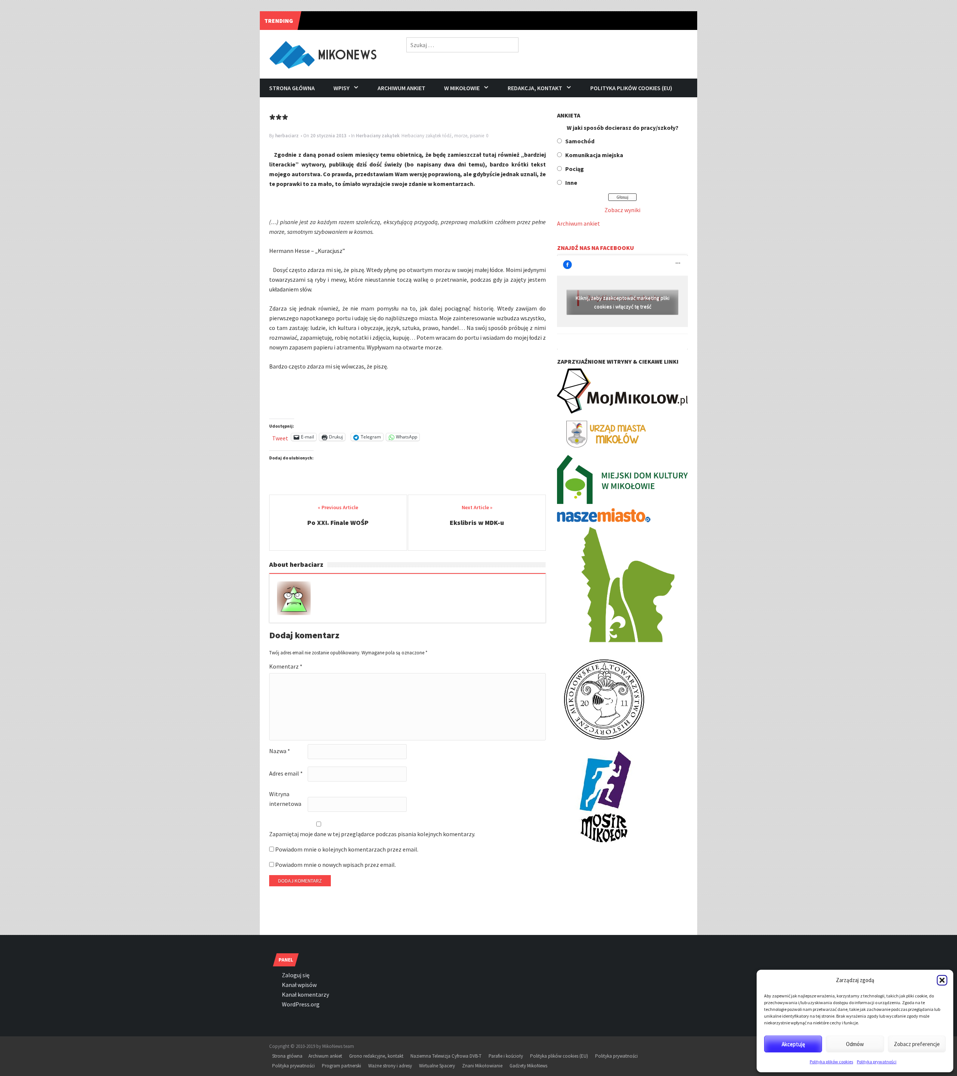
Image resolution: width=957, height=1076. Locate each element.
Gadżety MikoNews (528, 1066)
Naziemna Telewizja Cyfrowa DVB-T (445, 1056)
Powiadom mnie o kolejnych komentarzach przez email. (346, 849)
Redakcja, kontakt (535, 88)
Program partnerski (341, 1066)
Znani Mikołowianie (482, 1066)
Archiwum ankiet (401, 88)
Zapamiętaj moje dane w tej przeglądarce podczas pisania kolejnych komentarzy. (372, 834)
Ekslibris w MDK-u (477, 522)
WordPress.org (301, 1004)
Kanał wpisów (299, 984)
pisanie (477, 135)
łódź (447, 135)
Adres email (286, 773)
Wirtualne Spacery (437, 1066)
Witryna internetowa (285, 798)
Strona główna (292, 88)
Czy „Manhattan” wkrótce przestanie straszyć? (377, 20)
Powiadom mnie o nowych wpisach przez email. (335, 864)
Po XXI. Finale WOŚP (338, 522)
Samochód (579, 141)
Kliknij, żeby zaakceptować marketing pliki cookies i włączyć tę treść (623, 302)
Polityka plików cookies (831, 1061)
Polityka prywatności (876, 1061)
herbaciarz (287, 135)
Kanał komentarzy (305, 994)
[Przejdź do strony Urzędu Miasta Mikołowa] (603, 433)
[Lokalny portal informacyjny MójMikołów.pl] (622, 390)
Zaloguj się (296, 975)
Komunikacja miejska (594, 155)
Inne (571, 182)
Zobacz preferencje (917, 1044)
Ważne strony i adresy (390, 1066)
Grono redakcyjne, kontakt (376, 1056)
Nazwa (279, 751)
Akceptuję (793, 1044)
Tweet (280, 437)
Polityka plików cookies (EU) (631, 88)
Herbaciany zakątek (378, 135)
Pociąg (574, 168)
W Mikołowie (462, 88)
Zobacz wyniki (622, 210)
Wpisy (341, 88)
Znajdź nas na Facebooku (595, 247)
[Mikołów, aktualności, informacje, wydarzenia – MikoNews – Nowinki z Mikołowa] (324, 53)
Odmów (855, 1044)
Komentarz (285, 666)
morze (460, 135)
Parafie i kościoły (506, 1056)
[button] (942, 980)
